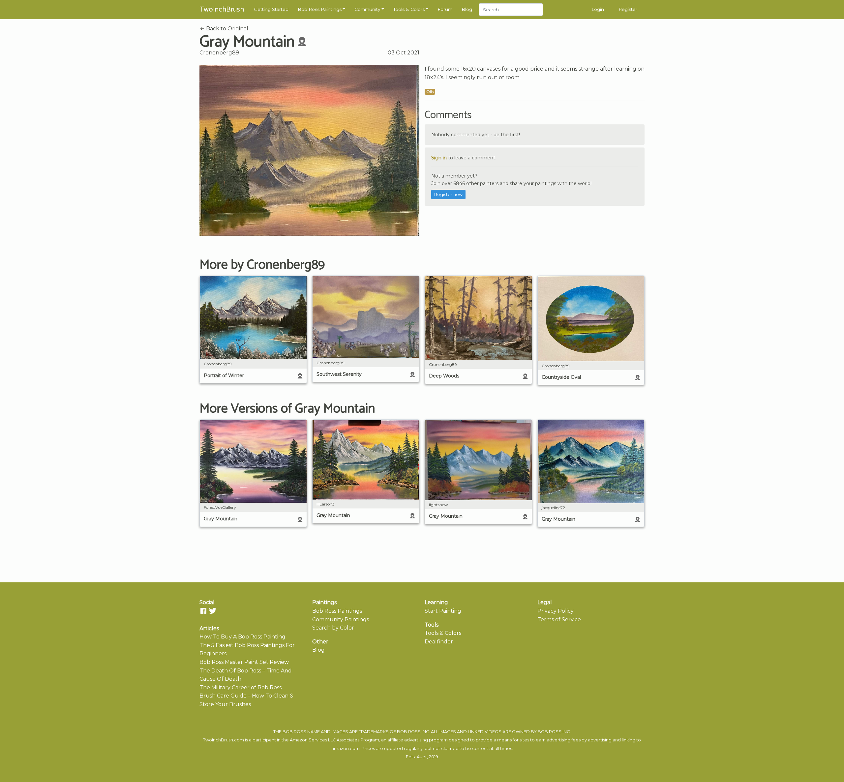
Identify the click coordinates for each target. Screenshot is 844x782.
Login (597, 9)
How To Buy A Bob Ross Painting (242, 637)
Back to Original (226, 28)
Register (627, 9)
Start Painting (443, 611)
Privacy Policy (555, 611)
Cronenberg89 (219, 52)
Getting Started (271, 9)
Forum (444, 9)
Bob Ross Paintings (320, 9)
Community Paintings (340, 619)
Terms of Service (559, 619)
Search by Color (333, 628)
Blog (467, 9)
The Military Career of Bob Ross (240, 687)
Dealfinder (439, 641)
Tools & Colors (409, 9)
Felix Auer (416, 756)
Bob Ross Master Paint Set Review (244, 662)
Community (367, 9)
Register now (448, 194)
